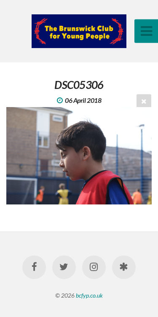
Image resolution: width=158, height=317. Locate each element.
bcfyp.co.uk (89, 295)
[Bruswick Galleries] (124, 267)
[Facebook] (34, 267)
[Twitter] (64, 267)
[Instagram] (94, 267)
